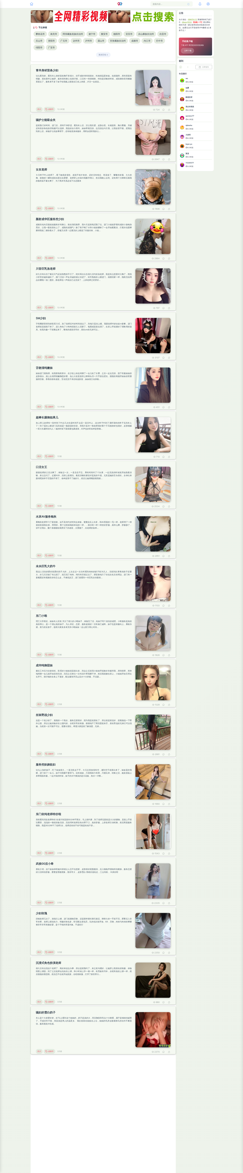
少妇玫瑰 (41, 913)
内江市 (147, 40)
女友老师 (41, 169)
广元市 (63, 40)
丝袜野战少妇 (44, 715)
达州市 (76, 40)
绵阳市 (39, 47)
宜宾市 (129, 34)
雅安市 (104, 34)
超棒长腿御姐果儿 (47, 417)
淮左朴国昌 (190, 107)
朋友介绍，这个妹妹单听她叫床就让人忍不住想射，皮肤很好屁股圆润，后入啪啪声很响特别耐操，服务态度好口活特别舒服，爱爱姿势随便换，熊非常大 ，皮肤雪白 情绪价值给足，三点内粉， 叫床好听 (84, 870)
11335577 (190, 163)
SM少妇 (41, 318)
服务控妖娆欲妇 (46, 764)
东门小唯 (41, 615)
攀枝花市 (40, 34)
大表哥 (188, 135)
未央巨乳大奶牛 (46, 566)
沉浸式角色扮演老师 (48, 963)
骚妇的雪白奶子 (46, 1012)
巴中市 (159, 40)
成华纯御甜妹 (44, 665)
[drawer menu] (31, 4)
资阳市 (51, 40)
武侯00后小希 (45, 863)
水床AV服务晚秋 (46, 516)
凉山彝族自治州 (146, 34)
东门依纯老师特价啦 (48, 814)
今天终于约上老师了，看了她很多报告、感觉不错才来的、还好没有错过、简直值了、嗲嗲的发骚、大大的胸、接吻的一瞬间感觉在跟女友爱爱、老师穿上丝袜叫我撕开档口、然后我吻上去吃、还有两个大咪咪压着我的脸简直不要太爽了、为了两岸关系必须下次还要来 (84, 178)
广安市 (51, 47)
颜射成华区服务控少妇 (50, 219)
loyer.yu (189, 144)
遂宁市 (92, 34)
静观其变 (189, 97)
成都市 (134, 40)
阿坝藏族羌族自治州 (73, 34)
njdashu (189, 125)
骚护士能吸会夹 (46, 120)
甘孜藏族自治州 (118, 40)
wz (187, 78)
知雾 (187, 88)
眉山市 (101, 40)
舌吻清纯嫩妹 (44, 367)
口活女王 (41, 467)
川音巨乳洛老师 (46, 268)
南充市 (53, 34)
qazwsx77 (190, 116)
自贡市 (162, 34)
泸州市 (88, 40)
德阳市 (116, 34)
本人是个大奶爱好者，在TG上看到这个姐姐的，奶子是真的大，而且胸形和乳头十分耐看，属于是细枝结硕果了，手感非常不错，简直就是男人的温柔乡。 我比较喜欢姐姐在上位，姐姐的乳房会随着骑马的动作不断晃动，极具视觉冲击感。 (84, 1021)
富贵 (187, 153)
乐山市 (39, 40)
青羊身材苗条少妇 (47, 70)
